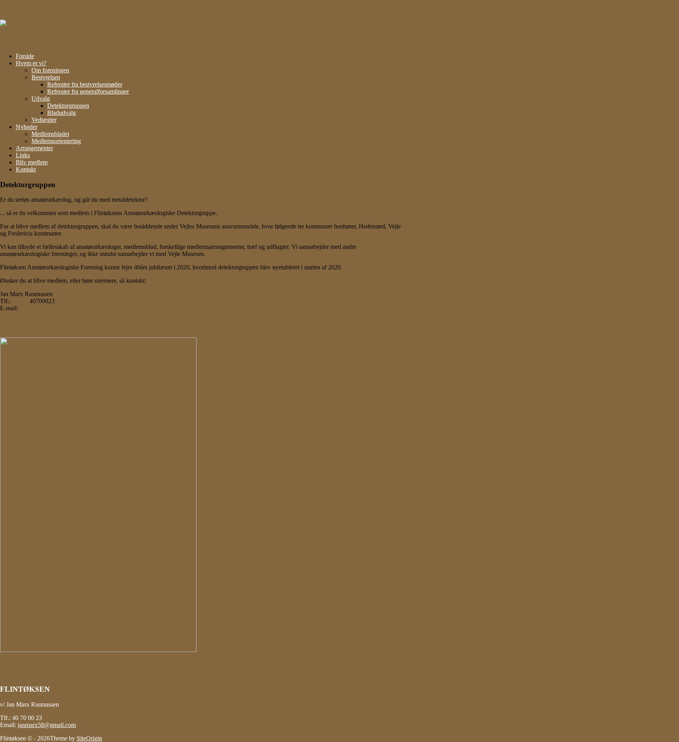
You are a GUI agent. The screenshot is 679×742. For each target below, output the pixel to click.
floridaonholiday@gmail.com (65, 308)
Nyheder (26, 126)
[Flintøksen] (22, 23)
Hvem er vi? (31, 63)
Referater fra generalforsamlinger (88, 91)
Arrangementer (34, 148)
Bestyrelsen (45, 77)
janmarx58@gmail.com (47, 725)
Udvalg (40, 98)
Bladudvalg (61, 112)
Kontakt (26, 169)
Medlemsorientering (56, 141)
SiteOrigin (89, 738)
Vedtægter (44, 119)
